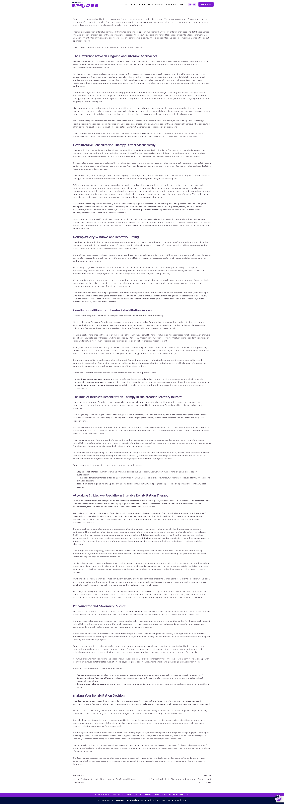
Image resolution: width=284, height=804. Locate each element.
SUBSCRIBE (178, 794)
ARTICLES (166, 794)
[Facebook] (190, 4)
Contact (181, 4)
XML (187, 794)
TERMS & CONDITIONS (121, 794)
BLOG (157, 794)
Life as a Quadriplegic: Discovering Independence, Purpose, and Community (180, 778)
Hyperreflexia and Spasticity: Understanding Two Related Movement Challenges (106, 778)
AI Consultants (179, 800)
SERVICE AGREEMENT (143, 794)
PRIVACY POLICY (102, 794)
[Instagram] (194, 4)
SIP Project (159, 4)
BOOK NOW (206, 4)
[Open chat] (278, 798)
